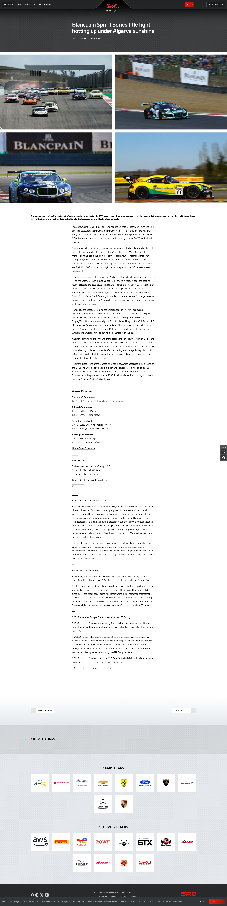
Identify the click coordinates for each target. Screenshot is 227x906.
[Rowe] (103, 842)
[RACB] (124, 863)
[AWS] (40, 842)
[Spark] (103, 863)
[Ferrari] (124, 783)
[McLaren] (187, 783)
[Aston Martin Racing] (40, 783)
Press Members (103, 896)
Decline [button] (202, 901)
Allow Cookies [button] (216, 901)
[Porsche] (124, 804)
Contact (134, 896)
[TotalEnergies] (82, 842)
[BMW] (82, 783)
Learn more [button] (177, 901)
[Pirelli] (61, 842)
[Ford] (145, 783)
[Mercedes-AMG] (103, 804)
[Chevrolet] (103, 783)
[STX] (145, 842)
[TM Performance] (166, 842)
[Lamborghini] (166, 783)
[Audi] (61, 783)
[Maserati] (124, 842)
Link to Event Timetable (83, 448)
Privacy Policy (124, 896)
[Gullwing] (82, 863)
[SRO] (145, 863)
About (92, 896)
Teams (113, 896)
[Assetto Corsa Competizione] (187, 842)
